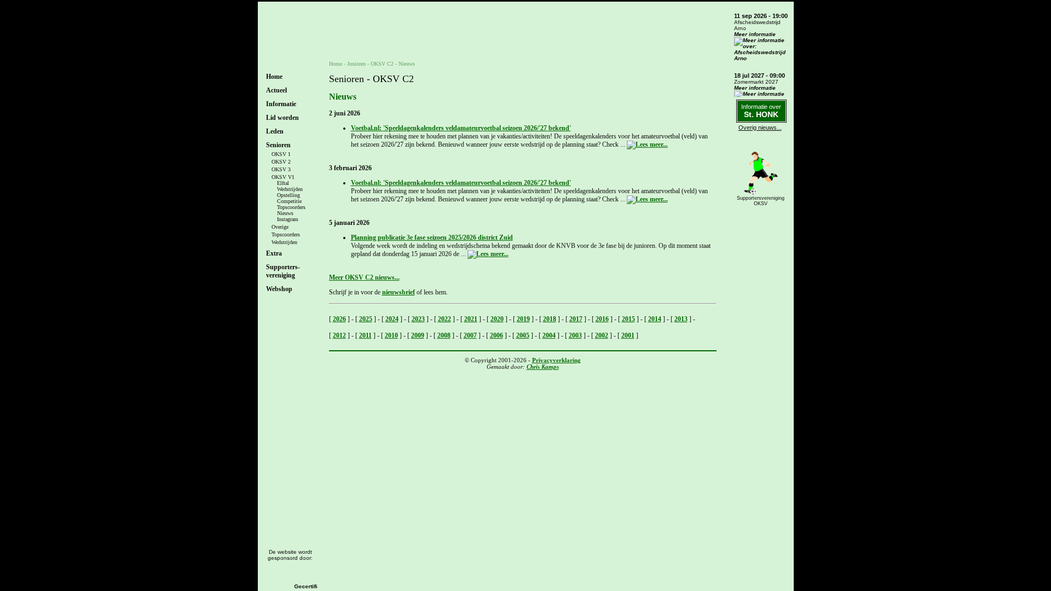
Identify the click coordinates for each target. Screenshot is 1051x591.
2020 (497, 319)
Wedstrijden (290, 189)
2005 (522, 335)
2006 (496, 335)
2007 (470, 335)
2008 (444, 335)
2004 (549, 335)
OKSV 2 (281, 162)
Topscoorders (291, 207)
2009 (417, 335)
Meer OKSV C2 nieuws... (364, 277)
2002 (601, 335)
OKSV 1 (281, 154)
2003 (575, 335)
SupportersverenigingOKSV (760, 200)
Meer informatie (755, 34)
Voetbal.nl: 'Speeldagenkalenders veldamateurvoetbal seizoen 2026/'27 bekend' (461, 128)
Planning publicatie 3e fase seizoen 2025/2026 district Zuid (432, 237)
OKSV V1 (283, 177)
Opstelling (288, 195)
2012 (339, 335)
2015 (628, 319)
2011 (365, 335)
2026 (339, 319)
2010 (391, 335)
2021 (470, 319)
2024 (392, 319)
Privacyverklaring (556, 360)
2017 (575, 319)
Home (274, 76)
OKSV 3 (281, 169)
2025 (365, 319)
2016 (602, 319)
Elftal (283, 183)
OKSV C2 (382, 64)
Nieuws (285, 213)
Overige (280, 227)
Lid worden (282, 117)
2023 (418, 319)
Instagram (287, 219)
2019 (523, 319)
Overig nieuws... (760, 127)
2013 (681, 319)
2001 (627, 335)
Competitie (289, 201)
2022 (444, 319)
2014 (654, 319)
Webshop (279, 289)
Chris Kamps (543, 366)
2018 (549, 319)
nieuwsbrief (398, 292)
